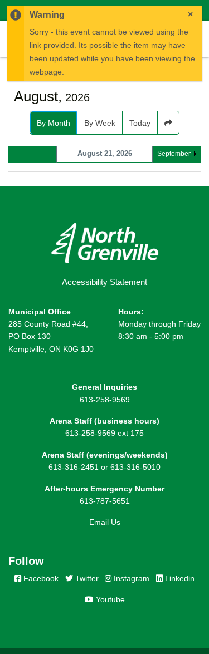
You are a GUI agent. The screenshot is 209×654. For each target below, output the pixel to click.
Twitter (86, 578)
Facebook (40, 578)
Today (139, 123)
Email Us (104, 522)
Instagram (130, 578)
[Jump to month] (168, 122)
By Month (53, 123)
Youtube (109, 599)
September (174, 154)
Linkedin (179, 578)
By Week (99, 123)
